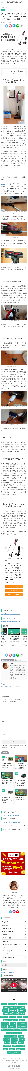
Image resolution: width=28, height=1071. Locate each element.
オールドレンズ (22, 1023)
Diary (4, 684)
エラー (13, 1023)
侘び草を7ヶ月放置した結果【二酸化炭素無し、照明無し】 (7, 765)
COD (6, 1007)
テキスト (23, 1029)
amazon (22, 140)
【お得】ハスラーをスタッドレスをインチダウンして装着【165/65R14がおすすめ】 (20, 784)
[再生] (3, 991)
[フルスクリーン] (25, 991)
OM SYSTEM (8, 1013)
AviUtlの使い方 (6, 1058)
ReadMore (14, 645)
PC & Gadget (22, 1058)
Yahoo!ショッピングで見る (14, 594)
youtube (7, 1020)
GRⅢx (5, 1010)
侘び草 (14, 1042)
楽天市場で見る (14, 590)
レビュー (22, 686)
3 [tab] (14, 650)
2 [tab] (13, 650)
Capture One (13, 1004)
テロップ (10, 1033)
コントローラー (22, 1026)
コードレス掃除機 (15, 686)
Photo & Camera (10, 1060)
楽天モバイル (20, 1049)
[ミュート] (22, 991)
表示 (14, 73)
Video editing (14, 1058)
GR (22, 1007)
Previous (2, 638)
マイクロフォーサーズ (10, 1036)
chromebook (23, 1004)
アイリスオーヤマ (7, 686)
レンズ (22, 1039)
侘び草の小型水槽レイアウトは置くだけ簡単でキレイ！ (7, 782)
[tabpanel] (14, 638)
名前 (3, 721)
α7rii (22, 1020)
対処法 (12, 1049)
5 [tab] (17, 650)
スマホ (15, 1029)
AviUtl (3, 1004)
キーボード (12, 1026)
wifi (25, 1017)
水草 (10, 1052)
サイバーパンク (6, 1029)
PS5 (22, 1013)
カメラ (4, 1026)
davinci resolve (14, 1007)
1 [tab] (11, 650)
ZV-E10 (14, 1020)
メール (3, 728)
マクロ (21, 1036)
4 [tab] (16, 650)
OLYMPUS (21, 1010)
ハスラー (18, 1033)
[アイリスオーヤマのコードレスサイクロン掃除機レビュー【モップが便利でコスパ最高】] (14, 26)
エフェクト (5, 1023)
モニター (6, 1039)
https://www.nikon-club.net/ (10, 622)
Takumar (12, 1017)
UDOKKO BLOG (14, 2)
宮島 (5, 1049)
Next (25, 638)
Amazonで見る (14, 586)
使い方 (7, 1042)
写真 (21, 1042)
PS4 (16, 1013)
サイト (3, 734)
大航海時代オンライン (18, 1045)
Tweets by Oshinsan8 (7, 972)
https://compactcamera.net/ (10, 614)
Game (17, 1060)
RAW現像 (4, 1017)
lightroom (13, 1010)
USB (19, 1017)
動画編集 (7, 1045)
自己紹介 (22, 1060)
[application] (14, 985)
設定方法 (17, 1052)
